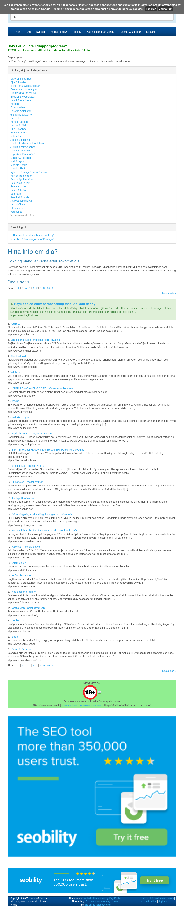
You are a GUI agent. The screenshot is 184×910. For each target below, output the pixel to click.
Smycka (14, 401)
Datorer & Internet (20, 78)
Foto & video (17, 107)
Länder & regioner (20, 157)
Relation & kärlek (20, 183)
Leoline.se (18, 620)
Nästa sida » (169, 293)
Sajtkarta (162, 901)
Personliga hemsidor (22, 179)
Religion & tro (18, 186)
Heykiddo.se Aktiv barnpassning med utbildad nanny (54, 303)
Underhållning (18, 204)
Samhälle (15, 193)
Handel (14, 118)
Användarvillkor (149, 901)
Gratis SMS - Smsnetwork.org (29, 608)
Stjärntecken (19, 563)
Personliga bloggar (21, 175)
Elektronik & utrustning (23, 93)
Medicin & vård (18, 165)
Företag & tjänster (20, 111)
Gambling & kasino (21, 114)
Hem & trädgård (19, 121)
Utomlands (16, 208)
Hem (18, 31)
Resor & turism (18, 190)
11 (53, 288)
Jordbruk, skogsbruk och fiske (27, 143)
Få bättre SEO (58, 31)
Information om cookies (162, 898)
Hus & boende (18, 129)
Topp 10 (77, 31)
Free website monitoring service (102, 901)
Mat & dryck (17, 161)
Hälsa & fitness (18, 132)
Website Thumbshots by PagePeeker (102, 898)
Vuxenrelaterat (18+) (22, 215)
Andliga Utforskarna (23, 498)
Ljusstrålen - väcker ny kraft (27, 482)
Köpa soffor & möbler (24, 591)
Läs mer (151, 9)
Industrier (15, 136)
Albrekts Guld (18, 356)
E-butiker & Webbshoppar (25, 85)
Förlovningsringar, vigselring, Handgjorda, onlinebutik (42, 514)
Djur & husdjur (18, 82)
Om (29, 31)
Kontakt (150, 31)
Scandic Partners (21, 649)
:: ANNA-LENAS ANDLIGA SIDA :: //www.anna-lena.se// (41, 388)
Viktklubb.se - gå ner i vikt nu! (28, 465)
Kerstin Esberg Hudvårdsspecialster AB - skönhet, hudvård (45, 530)
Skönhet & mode (19, 197)
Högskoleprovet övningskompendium (31, 433)
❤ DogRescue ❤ (21, 575)
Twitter (144, 898)
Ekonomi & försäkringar (23, 89)
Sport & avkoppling (21, 201)
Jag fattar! (165, 9)
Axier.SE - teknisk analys (26, 546)
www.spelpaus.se (92, 705)
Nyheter (40, 31)
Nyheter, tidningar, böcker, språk (28, 172)
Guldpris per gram (20, 417)
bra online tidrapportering (98, 904)
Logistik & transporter (22, 154)
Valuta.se (15, 372)
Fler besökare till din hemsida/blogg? (33, 235)
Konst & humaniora (21, 150)
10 (48, 288)
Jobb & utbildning (20, 139)
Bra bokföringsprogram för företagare (34, 239)
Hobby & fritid (18, 125)
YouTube (15, 323)
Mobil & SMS (17, 168)
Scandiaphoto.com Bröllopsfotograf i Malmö (35, 339)
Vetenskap (16, 211)
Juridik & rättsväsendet (23, 147)
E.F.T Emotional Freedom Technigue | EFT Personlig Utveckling (48, 449)
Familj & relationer (20, 100)
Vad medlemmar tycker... (101, 31)
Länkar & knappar (131, 31)
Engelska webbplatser (22, 96)
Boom (15, 636)
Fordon (14, 103)
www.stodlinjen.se (72, 705)
